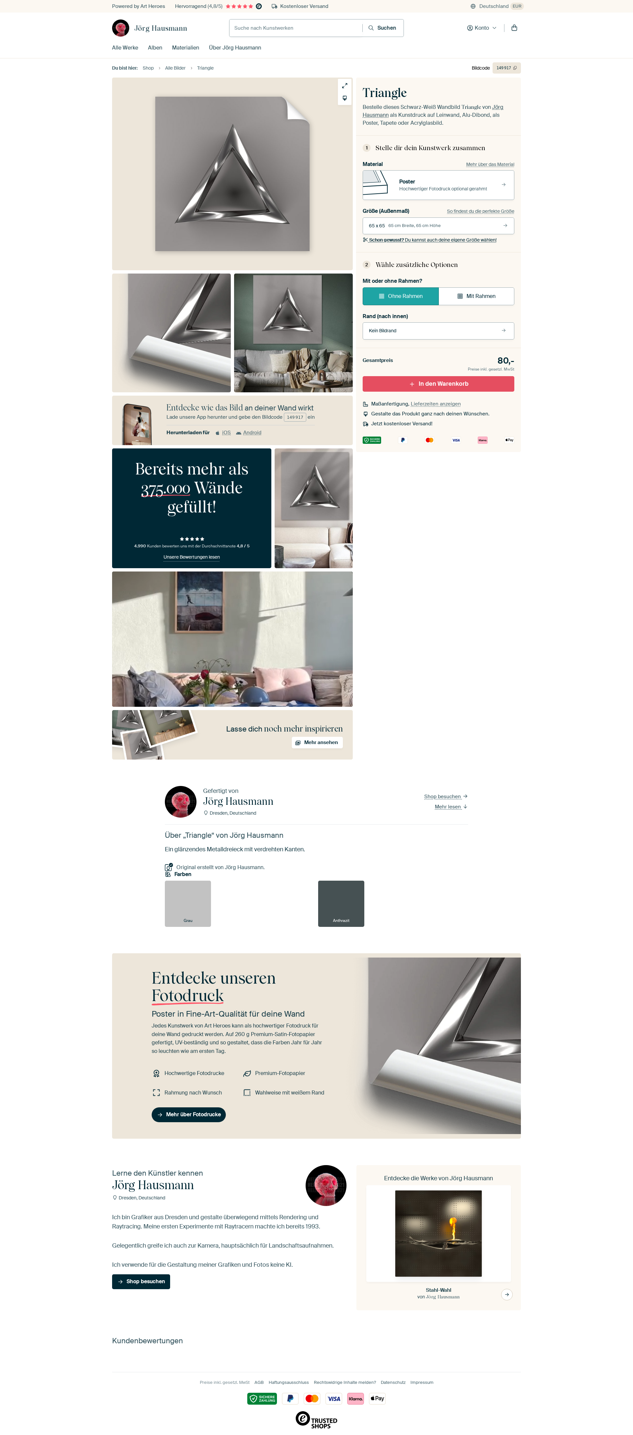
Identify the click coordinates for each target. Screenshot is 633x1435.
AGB (259, 1382)
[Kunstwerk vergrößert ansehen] (344, 85)
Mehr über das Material (490, 164)
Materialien (185, 47)
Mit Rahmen (481, 296)
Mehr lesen (448, 806)
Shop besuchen (443, 796)
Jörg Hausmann (160, 28)
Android (252, 432)
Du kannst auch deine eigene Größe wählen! (433, 240)
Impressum (422, 1382)
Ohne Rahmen (405, 296)
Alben (155, 47)
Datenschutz (393, 1382)
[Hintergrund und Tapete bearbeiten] (344, 98)
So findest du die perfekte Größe (480, 211)
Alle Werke (125, 47)
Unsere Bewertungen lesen (192, 557)
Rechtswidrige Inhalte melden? (345, 1382)
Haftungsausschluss (289, 1382)
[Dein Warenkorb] (514, 28)
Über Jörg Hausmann (235, 47)
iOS (226, 432)
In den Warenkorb (443, 384)
